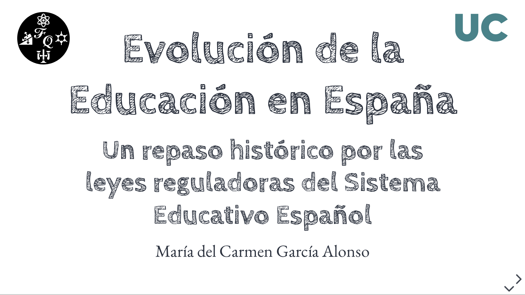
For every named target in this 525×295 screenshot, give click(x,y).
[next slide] (518, 279)
